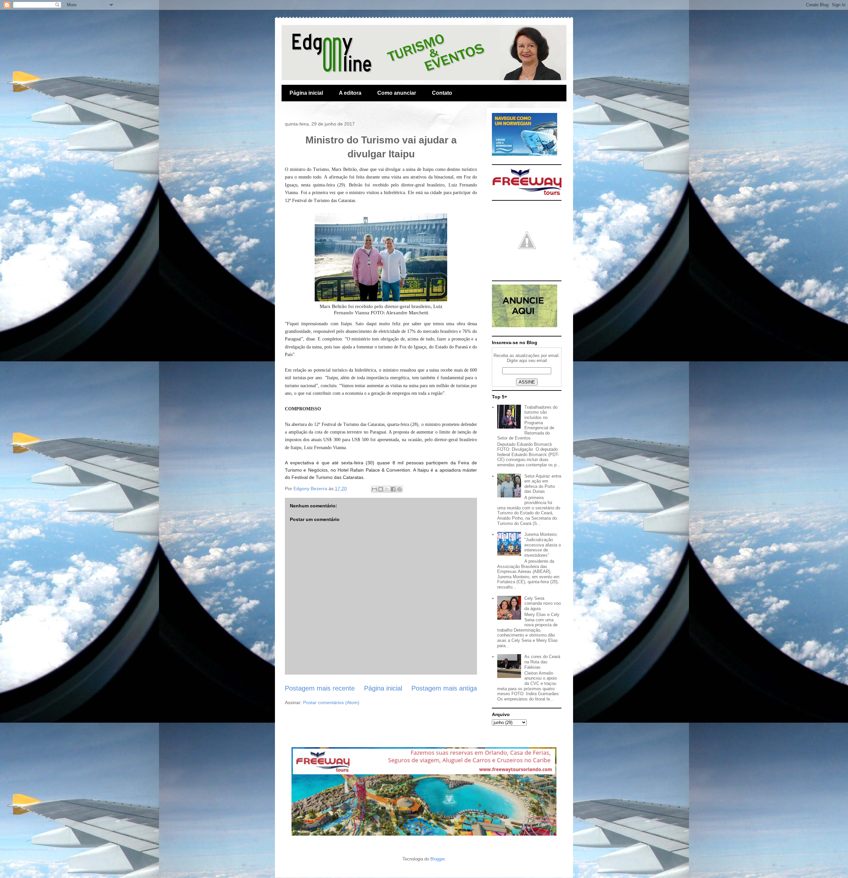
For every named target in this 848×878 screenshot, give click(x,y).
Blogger (437, 858)
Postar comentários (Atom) (331, 702)
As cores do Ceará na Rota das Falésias (542, 661)
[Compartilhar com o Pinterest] (399, 489)
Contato (442, 93)
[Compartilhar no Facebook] (393, 489)
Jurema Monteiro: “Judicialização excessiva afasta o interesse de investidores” (542, 544)
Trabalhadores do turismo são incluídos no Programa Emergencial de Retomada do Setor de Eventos (527, 423)
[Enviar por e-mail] (374, 489)
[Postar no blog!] (380, 489)
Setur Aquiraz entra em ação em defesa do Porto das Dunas (542, 484)
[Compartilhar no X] (387, 489)
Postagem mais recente (320, 688)
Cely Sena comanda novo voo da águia (542, 603)
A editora (350, 93)
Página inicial (306, 93)
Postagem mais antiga (444, 688)
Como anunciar (396, 93)
